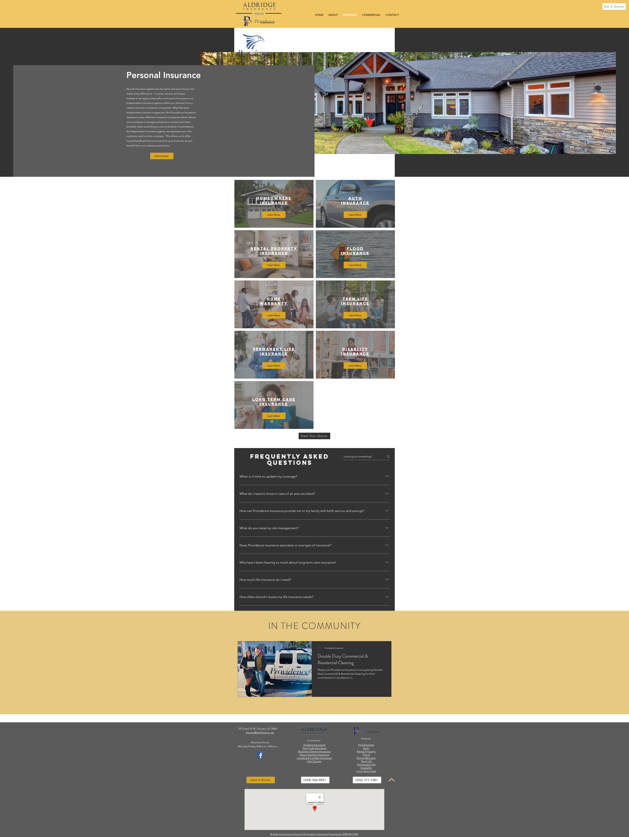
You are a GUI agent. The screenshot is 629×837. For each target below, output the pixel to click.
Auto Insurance (355, 200)
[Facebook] (260, 755)
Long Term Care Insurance (273, 401)
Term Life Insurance (355, 301)
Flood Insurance (355, 250)
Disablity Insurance (355, 351)
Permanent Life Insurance (274, 351)
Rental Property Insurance (274, 250)
